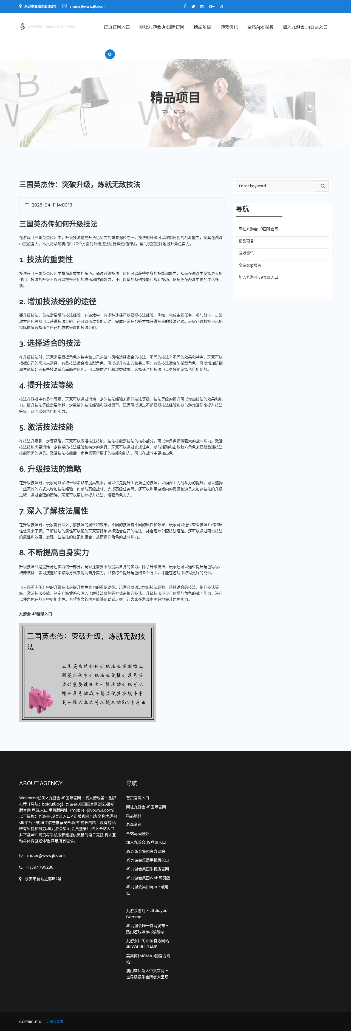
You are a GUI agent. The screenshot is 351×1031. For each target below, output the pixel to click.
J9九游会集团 (53, 1021)
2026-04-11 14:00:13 (52, 205)
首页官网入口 (117, 27)
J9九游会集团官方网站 (145, 851)
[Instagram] (202, 6)
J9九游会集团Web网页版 (148, 878)
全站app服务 (260, 27)
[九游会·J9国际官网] (55, 26)
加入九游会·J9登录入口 (305, 27)
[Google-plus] (211, 6)
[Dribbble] (221, 6)
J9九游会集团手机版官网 (147, 869)
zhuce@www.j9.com (87, 6)
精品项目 (202, 27)
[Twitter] (193, 6)
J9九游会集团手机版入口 (147, 860)
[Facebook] (185, 6)
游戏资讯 (229, 27)
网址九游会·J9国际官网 (161, 27)
